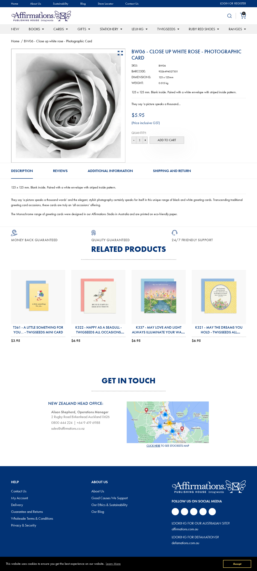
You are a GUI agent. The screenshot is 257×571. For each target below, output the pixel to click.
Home (14, 3)
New (15, 29)
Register (240, 3)
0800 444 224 (61, 422)
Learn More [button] (113, 564)
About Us (35, 3)
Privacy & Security (23, 525)
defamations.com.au (185, 543)
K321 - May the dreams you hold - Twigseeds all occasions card (219, 332)
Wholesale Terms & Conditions (32, 518)
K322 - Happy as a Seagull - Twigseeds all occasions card (98, 332)
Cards (58, 29)
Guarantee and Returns (27, 512)
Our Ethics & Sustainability (109, 505)
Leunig (138, 29)
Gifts (82, 29)
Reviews (60, 170)
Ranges (235, 29)
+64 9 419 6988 (88, 422)
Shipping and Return (172, 170)
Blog (83, 3)
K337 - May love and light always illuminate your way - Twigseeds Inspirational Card (159, 332)
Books (34, 29)
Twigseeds (166, 29)
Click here (153, 445)
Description (22, 170)
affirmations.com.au (185, 529)
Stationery (109, 29)
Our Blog (97, 512)
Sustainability (60, 3)
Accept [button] (237, 564)
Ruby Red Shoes (202, 29)
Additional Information (110, 170)
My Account (19, 498)
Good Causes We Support (109, 498)
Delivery (17, 505)
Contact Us (131, 3)
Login (224, 3)
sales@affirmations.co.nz (68, 428)
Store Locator (105, 3)
